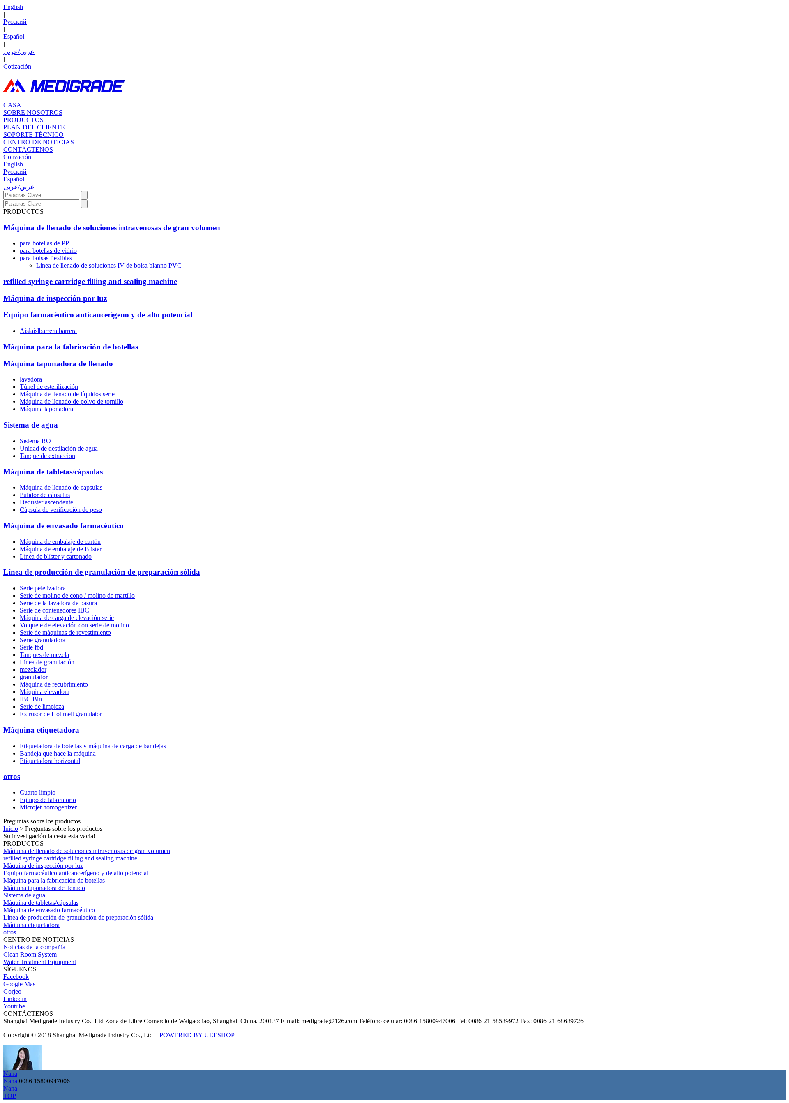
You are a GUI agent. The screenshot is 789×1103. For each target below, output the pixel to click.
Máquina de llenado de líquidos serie (67, 394)
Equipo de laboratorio (48, 799)
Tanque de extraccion (47, 455)
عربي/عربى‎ (19, 51)
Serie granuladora (42, 639)
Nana (10, 1073)
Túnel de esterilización (49, 386)
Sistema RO (35, 440)
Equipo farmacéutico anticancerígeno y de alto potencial (97, 314)
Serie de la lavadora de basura (58, 602)
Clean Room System (30, 954)
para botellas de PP (44, 243)
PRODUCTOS (23, 119)
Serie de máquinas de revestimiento (65, 632)
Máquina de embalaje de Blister (61, 549)
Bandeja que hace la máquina (58, 753)
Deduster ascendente (46, 502)
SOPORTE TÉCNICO (33, 134)
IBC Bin (31, 699)
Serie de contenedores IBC (54, 610)
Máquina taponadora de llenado (58, 363)
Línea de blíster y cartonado (56, 556)
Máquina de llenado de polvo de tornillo (71, 401)
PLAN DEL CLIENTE (34, 127)
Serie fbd (31, 647)
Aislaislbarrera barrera (48, 330)
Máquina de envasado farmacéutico (63, 525)
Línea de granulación (47, 662)
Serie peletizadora (43, 588)
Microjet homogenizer (48, 807)
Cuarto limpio (37, 792)
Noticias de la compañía (34, 946)
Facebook (16, 976)
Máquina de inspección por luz (55, 298)
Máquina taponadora (46, 408)
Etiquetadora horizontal (50, 760)
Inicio (10, 828)
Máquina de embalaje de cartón (60, 541)
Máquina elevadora (44, 691)
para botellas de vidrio (48, 250)
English (13, 6)
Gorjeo (12, 991)
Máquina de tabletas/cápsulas (53, 471)
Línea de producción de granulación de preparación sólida (101, 572)
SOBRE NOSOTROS (32, 112)
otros (11, 776)
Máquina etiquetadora (41, 730)
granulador (34, 676)
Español (13, 36)
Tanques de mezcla (44, 654)
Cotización (17, 66)
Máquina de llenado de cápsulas (61, 487)
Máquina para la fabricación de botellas (70, 346)
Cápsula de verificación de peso (61, 509)
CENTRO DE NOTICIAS (38, 142)
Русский (15, 21)
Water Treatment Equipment (39, 961)
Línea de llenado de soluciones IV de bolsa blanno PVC (109, 265)
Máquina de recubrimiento (54, 684)
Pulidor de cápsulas (45, 494)
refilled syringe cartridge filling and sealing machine (90, 281)
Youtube (14, 1006)
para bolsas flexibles (46, 257)
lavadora (31, 379)
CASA (12, 105)
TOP (9, 1095)
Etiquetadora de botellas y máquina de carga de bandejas (93, 745)
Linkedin (15, 998)
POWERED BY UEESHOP (197, 1034)
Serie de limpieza (42, 706)
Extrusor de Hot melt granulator (61, 713)
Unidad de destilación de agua (59, 448)
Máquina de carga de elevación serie (67, 617)
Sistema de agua (30, 425)
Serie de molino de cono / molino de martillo (77, 595)
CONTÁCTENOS (28, 149)
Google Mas (19, 983)
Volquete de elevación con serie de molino (74, 625)
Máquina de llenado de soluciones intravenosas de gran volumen (111, 227)
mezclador (33, 669)
